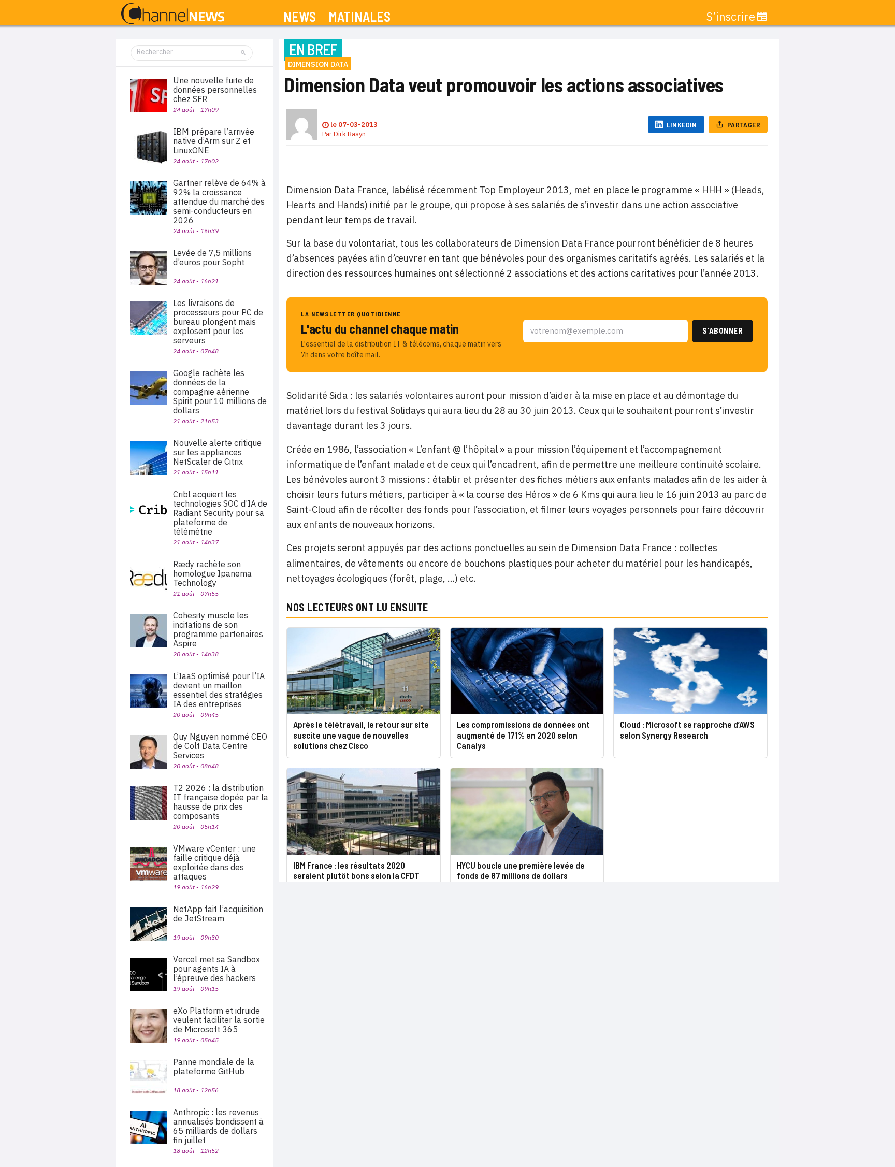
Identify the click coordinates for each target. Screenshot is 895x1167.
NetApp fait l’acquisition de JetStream (218, 914)
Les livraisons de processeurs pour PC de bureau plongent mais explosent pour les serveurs (218, 321)
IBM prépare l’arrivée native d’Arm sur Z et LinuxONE (213, 140)
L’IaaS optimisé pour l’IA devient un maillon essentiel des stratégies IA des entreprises (219, 690)
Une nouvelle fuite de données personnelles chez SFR (215, 89)
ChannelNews (172, 14)
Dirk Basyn (350, 133)
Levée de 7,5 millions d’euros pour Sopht (212, 257)
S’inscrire (730, 16)
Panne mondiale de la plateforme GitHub (213, 1066)
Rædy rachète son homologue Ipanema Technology (212, 573)
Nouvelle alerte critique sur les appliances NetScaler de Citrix (217, 452)
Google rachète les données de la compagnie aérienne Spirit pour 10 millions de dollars (220, 391)
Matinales (359, 16)
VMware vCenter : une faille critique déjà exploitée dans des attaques (214, 862)
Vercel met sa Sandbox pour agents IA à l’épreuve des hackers (216, 968)
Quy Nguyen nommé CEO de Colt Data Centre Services (220, 745)
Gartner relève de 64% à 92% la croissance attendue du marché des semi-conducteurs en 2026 (219, 201)
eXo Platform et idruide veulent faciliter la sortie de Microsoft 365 (219, 1019)
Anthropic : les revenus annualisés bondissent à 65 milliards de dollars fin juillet (218, 1126)
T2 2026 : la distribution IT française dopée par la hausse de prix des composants (220, 802)
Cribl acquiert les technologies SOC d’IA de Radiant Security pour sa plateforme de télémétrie (220, 513)
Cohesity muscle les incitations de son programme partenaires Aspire (218, 629)
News (299, 16)
